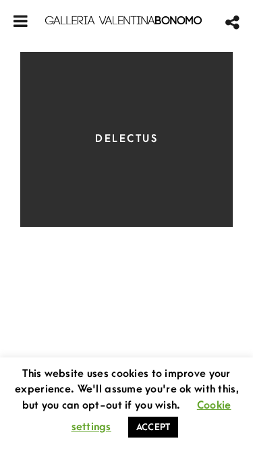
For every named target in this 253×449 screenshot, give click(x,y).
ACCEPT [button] (153, 427)
